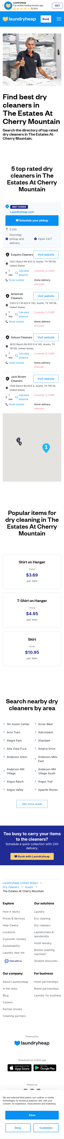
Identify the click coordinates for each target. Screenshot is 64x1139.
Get (57, 5)
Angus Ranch (15, 781)
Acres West (45, 724)
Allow (32, 1115)
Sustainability (11, 946)
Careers (8, 1002)
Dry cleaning (42, 918)
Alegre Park (14, 740)
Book (45, 19)
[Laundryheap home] (19, 19)
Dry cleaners (11, 887)
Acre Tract (13, 732)
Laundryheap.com (22, 212)
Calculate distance (24, 272)
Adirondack (45, 732)
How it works (11, 911)
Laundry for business (47, 995)
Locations (9, 932)
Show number (16, 280)
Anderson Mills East (47, 759)
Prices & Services (14, 918)
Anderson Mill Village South (47, 771)
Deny (18, 1127)
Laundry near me (13, 952)
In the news (10, 988)
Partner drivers (12, 1009)
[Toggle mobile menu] (59, 19)
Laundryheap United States (20, 883)
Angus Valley (15, 789)
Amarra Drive (46, 748)
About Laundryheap (15, 981)
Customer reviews (14, 939)
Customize (46, 1127)
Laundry (39, 911)
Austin (29, 887)
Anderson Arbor (17, 757)
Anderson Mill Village (15, 771)
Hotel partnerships (46, 981)
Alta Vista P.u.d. (17, 748)
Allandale (44, 740)
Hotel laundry (43, 943)
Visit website (46, 254)
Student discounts (46, 961)
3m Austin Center (18, 724)
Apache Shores (48, 789)
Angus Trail (45, 781)
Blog (6, 995)
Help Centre (10, 925)
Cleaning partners (14, 1016)
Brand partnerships (46, 988)
